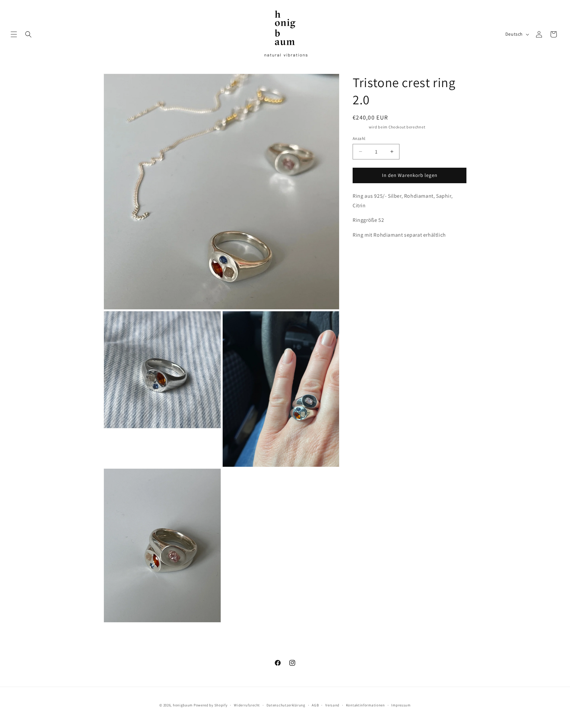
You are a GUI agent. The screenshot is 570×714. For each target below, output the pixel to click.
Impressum (400, 705)
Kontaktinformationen (365, 705)
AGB (315, 705)
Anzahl (359, 138)
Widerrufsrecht (247, 705)
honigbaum (183, 705)
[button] (14, 34)
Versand (360, 126)
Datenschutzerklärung (286, 705)
